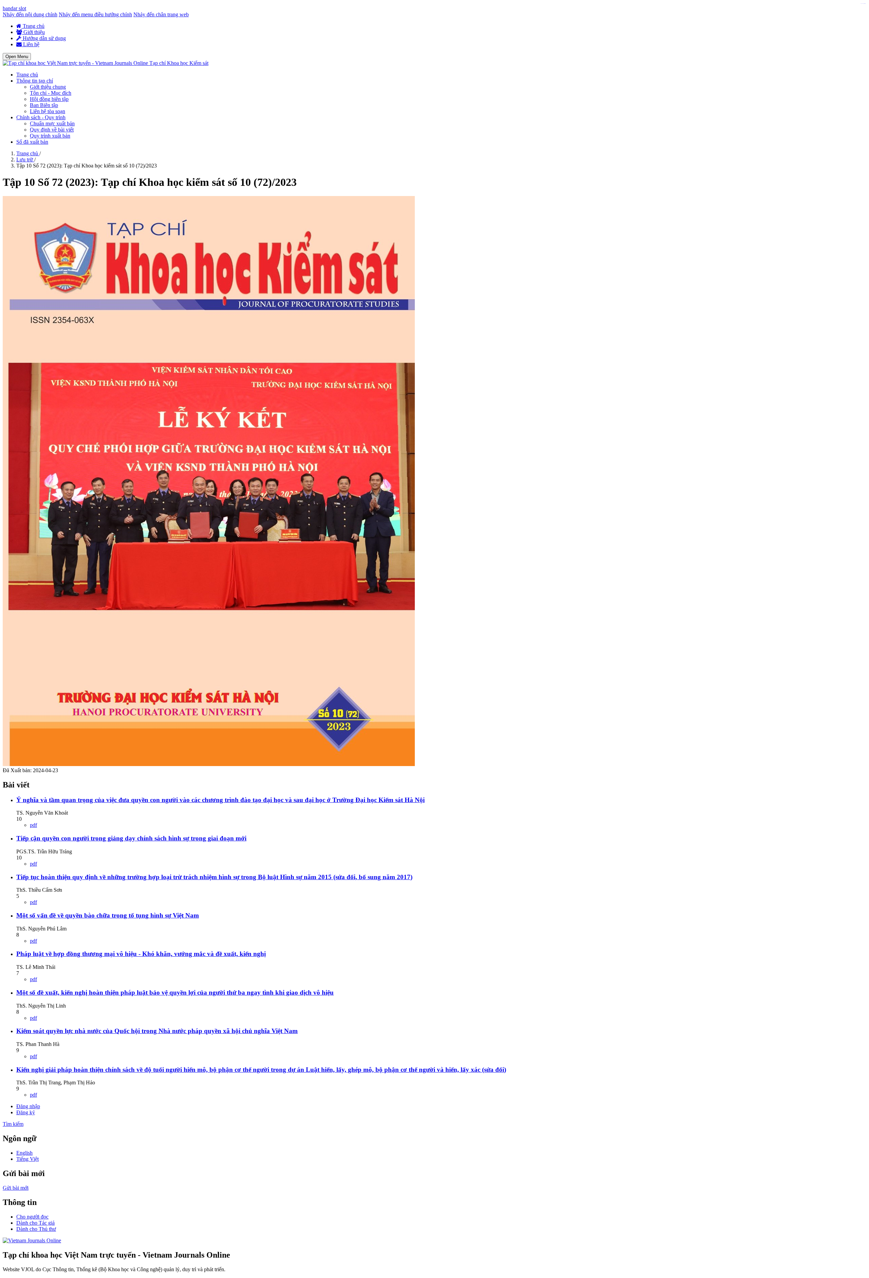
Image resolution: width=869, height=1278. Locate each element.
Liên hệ (30, 44)
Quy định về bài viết (52, 129)
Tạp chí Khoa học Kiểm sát (178, 63)
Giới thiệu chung (48, 87)
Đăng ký (25, 1112)
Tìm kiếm (13, 1124)
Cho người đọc (32, 1217)
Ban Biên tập (44, 105)
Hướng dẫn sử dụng (43, 38)
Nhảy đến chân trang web (161, 14)
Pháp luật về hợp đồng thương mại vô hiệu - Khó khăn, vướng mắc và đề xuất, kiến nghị (141, 953)
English (24, 1153)
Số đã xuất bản (32, 142)
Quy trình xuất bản (50, 136)
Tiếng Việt (27, 1159)
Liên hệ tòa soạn (47, 111)
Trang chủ (32, 26)
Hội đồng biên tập (49, 99)
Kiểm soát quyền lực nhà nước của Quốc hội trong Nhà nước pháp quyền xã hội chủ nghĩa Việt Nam (157, 1030)
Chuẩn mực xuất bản (52, 123)
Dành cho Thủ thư (36, 1229)
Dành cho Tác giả (35, 1223)
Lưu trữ (25, 159)
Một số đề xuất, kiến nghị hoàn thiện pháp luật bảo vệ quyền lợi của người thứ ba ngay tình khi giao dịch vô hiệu (175, 992)
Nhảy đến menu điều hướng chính (95, 14)
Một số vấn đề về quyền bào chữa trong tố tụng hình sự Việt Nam (107, 915)
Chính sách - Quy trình (41, 117)
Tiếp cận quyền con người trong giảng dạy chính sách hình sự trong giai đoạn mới (131, 838)
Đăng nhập (28, 1106)
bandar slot (14, 8)
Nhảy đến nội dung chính (30, 14)
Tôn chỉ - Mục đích (50, 93)
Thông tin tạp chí (34, 81)
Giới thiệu (33, 32)
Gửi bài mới (16, 1188)
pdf (33, 825)
